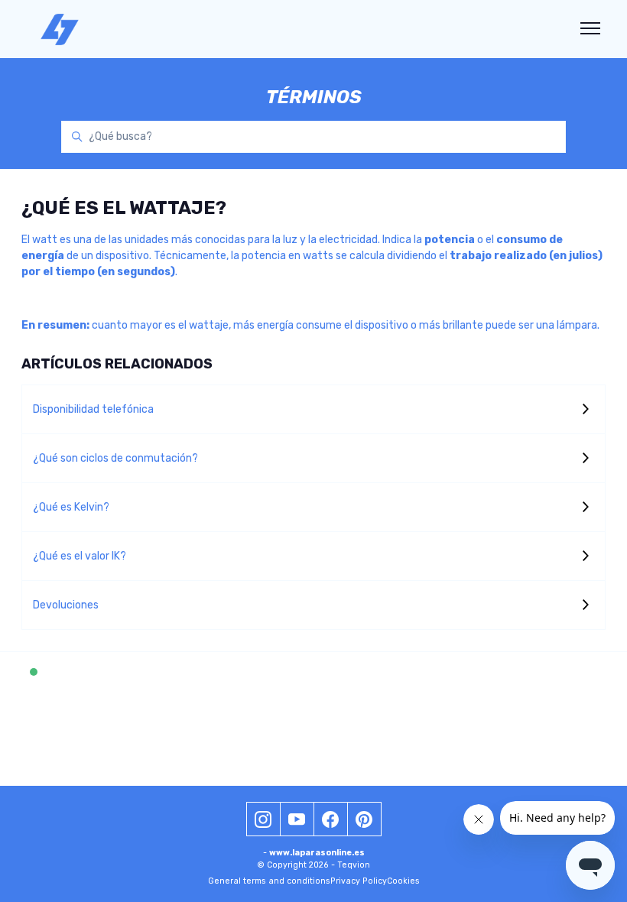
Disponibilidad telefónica (93, 409)
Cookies (403, 881)
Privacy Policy (358, 881)
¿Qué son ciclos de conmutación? (115, 458)
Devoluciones (66, 605)
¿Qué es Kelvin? (71, 507)
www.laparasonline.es (317, 853)
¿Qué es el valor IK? (79, 556)
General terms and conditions (269, 881)
